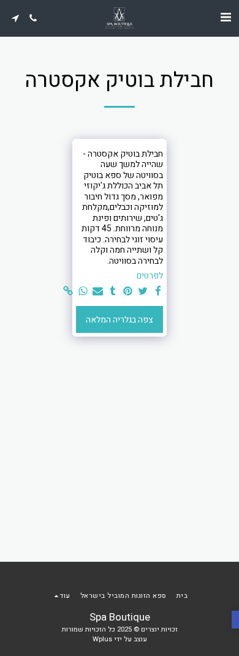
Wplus (102, 639)
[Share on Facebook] (158, 291)
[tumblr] (112, 291)
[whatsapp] (82, 291)
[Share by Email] (98, 291)
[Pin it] (128, 291)
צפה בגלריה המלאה (119, 319)
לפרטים (150, 275)
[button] (225, 17)
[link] (68, 291)
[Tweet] (142, 291)
